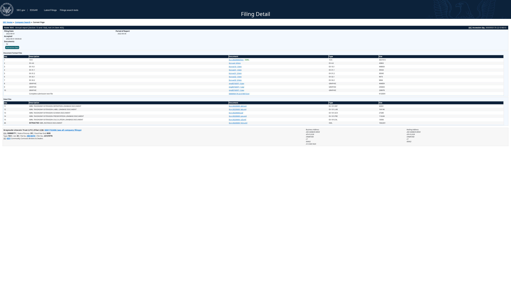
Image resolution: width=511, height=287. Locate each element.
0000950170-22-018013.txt (239, 93)
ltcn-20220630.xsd (236, 113)
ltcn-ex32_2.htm (235, 80)
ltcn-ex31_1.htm (235, 70)
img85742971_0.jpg (236, 83)
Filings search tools (69, 10)
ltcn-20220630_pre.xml (238, 116)
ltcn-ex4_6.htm (235, 63)
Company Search (22, 22)
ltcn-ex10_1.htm (235, 66)
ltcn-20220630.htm (236, 60)
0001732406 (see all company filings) (63, 130)
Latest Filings (50, 10)
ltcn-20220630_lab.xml (237, 109)
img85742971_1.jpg (236, 87)
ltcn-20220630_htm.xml (238, 123)
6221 (9, 138)
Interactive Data (12, 47)
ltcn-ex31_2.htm (235, 73)
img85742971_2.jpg (236, 90)
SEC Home (7, 22)
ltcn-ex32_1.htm (235, 76)
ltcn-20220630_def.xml (237, 106)
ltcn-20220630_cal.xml (237, 119)
